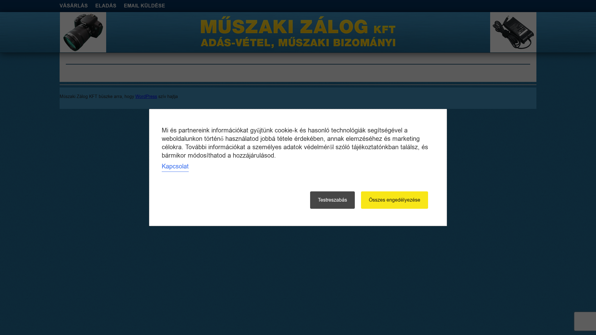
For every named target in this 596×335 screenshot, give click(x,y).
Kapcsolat (175, 166)
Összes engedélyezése (394, 200)
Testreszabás (332, 200)
